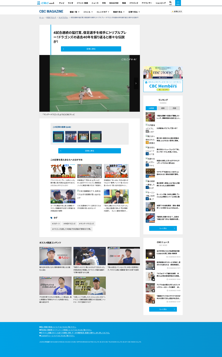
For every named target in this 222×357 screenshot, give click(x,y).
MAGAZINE (114, 3)
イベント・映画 (82, 3)
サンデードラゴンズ (87, 224)
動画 (124, 3)
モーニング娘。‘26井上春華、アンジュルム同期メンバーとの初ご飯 (168, 195)
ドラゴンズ (134, 3)
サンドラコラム (63, 17)
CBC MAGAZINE (51, 11)
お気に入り (178, 11)
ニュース (95, 3)
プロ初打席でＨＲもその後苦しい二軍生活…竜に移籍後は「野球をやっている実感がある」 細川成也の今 (55, 299)
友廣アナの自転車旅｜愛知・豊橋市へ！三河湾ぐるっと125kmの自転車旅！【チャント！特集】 (168, 208)
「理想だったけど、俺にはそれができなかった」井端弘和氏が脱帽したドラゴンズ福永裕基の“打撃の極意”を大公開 (89, 269)
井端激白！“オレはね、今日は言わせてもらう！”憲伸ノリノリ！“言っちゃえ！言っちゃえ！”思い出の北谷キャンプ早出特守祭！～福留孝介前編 (116, 184)
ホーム (41, 17)
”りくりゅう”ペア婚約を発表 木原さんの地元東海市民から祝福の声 (168, 275)
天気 (104, 3)
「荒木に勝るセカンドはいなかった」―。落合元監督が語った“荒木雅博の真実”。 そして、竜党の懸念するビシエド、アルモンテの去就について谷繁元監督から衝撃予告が (116, 211)
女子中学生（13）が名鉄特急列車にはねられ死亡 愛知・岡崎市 (168, 252)
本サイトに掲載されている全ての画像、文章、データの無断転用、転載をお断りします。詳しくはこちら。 (75, 333)
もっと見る (163, 228)
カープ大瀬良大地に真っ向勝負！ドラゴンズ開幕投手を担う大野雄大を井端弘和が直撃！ (63, 208)
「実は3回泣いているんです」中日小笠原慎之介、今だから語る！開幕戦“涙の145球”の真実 (123, 268)
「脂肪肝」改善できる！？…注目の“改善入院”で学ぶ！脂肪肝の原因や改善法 (168, 219)
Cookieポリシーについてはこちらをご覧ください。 (58, 336)
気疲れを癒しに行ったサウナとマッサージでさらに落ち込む (168, 162)
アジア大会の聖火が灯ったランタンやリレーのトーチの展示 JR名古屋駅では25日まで (168, 287)
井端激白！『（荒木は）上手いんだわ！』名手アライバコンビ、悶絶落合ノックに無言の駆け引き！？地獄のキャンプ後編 (89, 184)
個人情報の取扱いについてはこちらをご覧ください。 (58, 327)
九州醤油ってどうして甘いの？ (167, 128)
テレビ (61, 3)
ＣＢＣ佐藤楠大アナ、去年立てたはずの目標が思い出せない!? (89, 207)
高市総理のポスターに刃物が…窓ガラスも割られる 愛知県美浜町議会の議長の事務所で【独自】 (168, 264)
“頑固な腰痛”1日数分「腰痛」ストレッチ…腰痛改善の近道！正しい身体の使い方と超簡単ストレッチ (168, 118)
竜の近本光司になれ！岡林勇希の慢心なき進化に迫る (54, 268)
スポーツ (57, 224)
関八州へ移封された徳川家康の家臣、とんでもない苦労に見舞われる (168, 140)
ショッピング (161, 3)
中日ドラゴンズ (51, 17)
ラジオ (70, 3)
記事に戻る (91, 49)
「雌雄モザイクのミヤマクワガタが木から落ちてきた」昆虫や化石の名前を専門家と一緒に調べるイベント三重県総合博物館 (168, 299)
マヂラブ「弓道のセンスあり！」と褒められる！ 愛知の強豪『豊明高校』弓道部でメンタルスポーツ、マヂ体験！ (168, 175)
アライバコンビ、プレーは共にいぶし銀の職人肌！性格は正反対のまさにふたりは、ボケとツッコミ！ (63, 182)
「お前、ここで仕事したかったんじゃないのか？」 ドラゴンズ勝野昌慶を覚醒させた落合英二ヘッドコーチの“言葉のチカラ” (89, 299)
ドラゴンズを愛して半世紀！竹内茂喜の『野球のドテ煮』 (72, 229)
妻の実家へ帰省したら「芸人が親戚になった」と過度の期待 (168, 184)
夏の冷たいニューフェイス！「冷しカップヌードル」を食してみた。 (168, 150)
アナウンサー (147, 3)
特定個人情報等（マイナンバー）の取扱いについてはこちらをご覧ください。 (66, 330)
